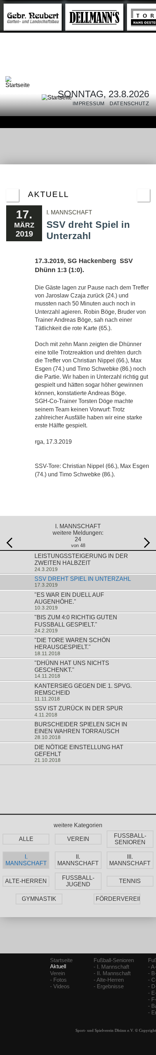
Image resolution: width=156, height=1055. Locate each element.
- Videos (60, 986)
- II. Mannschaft (112, 973)
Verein (57, 973)
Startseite (61, 960)
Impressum (86, 103)
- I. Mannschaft (111, 967)
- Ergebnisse (109, 986)
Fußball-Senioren (114, 960)
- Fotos (58, 980)
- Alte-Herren (109, 980)
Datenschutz (127, 103)
